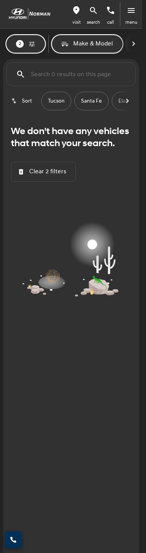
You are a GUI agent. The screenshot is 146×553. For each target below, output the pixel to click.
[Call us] (110, 10)
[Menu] (131, 10)
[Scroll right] (133, 43)
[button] (76, 14)
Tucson (56, 101)
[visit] (76, 10)
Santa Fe (91, 101)
